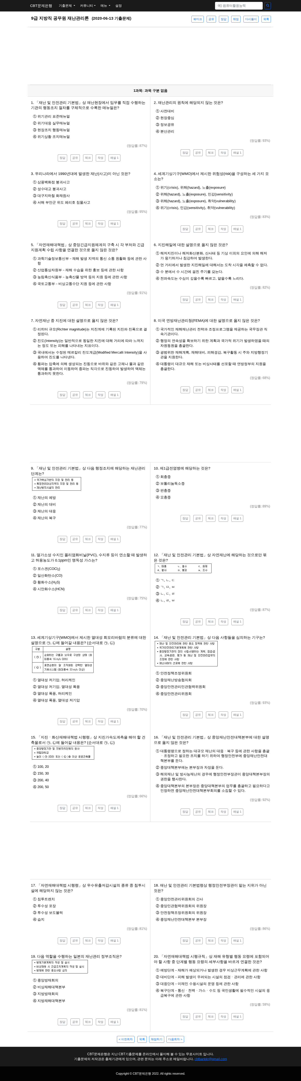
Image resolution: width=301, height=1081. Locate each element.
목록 (266, 19)
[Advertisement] (150, 56)
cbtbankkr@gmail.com (211, 1059)
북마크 (197, 19)
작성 (100, 157)
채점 (236, 19)
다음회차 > (175, 1039)
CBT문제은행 (41, 6)
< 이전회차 (126, 1039)
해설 (114, 157)
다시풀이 (251, 19)
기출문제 (66, 5)
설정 (118, 5)
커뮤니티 (86, 5)
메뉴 (104, 5)
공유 (211, 19)
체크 (88, 157)
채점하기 (156, 1039)
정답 (223, 19)
